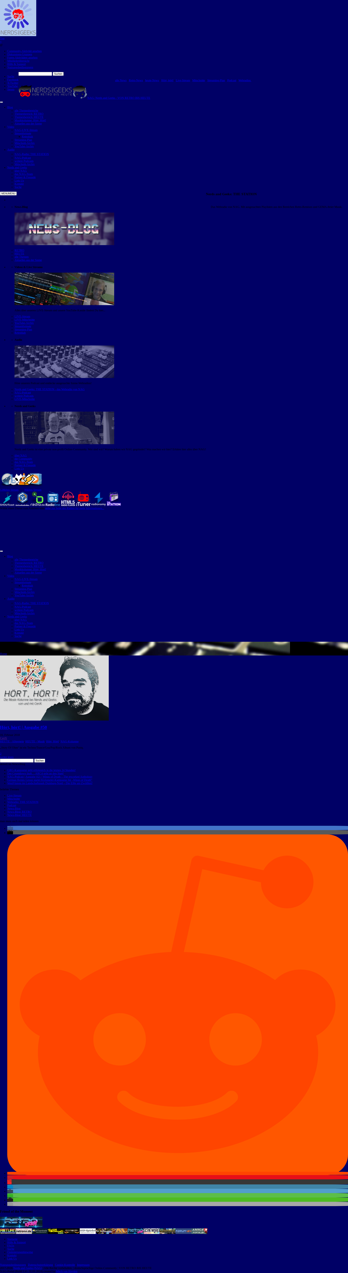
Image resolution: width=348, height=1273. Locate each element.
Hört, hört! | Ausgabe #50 (23, 727)
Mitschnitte (198, 80)
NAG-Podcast (22, 392)
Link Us (19, 468)
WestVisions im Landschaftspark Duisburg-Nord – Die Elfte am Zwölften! (49, 783)
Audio (10, 149)
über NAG (20, 455)
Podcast (231, 80)
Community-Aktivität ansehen (24, 51)
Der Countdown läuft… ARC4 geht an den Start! (35, 773)
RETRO (19, 250)
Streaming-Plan (216, 80)
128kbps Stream (9, 489)
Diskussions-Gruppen (19, 54)
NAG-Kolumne (70, 741)
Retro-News (136, 80)
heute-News (152, 80)
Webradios (245, 80)
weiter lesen (7, 757)
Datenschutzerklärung (40, 1264)
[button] (10, 828)
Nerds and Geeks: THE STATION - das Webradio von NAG (49, 389)
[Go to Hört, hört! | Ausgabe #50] (54, 719)
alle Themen (21, 256)
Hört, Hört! (52, 741)
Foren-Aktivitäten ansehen (22, 57)
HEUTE (19, 253)
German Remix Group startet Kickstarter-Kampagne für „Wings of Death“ (49, 779)
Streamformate (22, 326)
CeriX (3, 738)
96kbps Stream (32, 489)
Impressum (83, 1264)
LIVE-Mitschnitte (24, 319)
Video (10, 126)
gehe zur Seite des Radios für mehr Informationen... (74, 508)
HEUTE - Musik (35, 741)
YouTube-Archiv (24, 322)
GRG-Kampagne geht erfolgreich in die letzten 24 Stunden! (41, 770)
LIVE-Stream (22, 316)
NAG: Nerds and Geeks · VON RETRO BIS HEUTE (118, 97)
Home (3, 653)
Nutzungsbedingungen (20, 67)
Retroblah (20, 332)
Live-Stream (183, 80)
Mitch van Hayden (66, 1271)
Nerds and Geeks (17, 167)
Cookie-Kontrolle (65, 1264)
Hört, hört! (167, 80)
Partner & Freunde (25, 465)
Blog (10, 107)
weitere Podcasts (24, 395)
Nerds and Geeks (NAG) (27, 1268)
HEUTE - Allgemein (12, 741)
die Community (23, 458)
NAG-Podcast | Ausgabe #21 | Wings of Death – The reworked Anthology (49, 776)
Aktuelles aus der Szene (28, 260)
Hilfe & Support (16, 64)
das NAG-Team (23, 462)
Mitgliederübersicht (18, 60)
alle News (121, 80)
